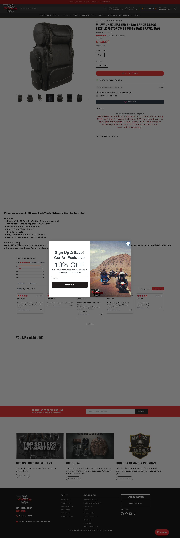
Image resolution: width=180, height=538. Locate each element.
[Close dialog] (128, 243)
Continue (69, 284)
